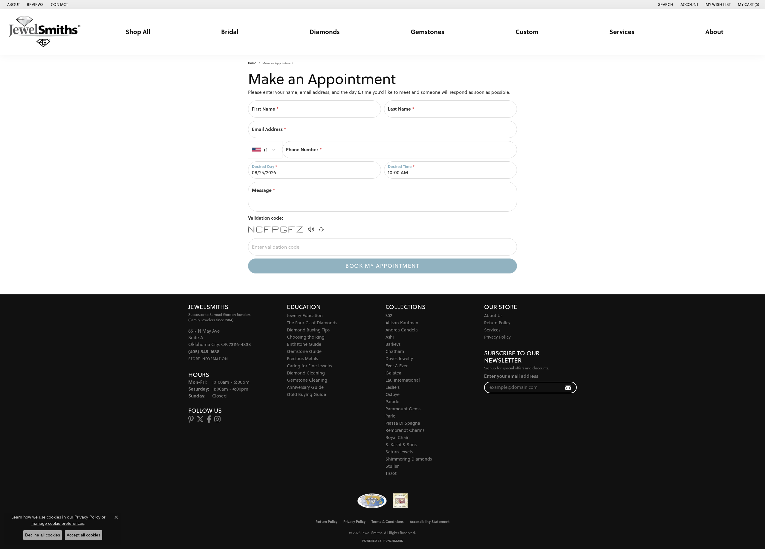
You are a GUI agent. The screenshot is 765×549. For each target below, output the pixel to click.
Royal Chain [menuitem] (397, 437)
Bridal (229, 31)
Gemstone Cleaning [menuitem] (307, 380)
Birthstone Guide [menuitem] (304, 344)
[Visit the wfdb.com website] (371, 500)
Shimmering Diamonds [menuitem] (408, 459)
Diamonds (325, 31)
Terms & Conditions (387, 521)
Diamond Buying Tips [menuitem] (308, 330)
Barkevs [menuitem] (392, 344)
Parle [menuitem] (390, 416)
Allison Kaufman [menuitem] (401, 322)
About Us (493, 315)
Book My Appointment (382, 266)
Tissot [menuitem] (391, 473)
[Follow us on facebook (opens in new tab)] (209, 419)
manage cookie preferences (57, 523)
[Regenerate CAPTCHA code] (321, 229)
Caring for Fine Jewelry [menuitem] (309, 366)
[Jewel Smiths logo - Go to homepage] (43, 31)
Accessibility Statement (430, 521)
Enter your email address (511, 376)
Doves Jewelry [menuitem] (399, 358)
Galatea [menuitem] (393, 373)
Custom (526, 31)
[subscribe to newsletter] (568, 387)
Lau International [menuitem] (402, 380)
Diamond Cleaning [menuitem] (306, 373)
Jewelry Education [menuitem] (305, 315)
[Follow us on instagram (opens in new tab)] (217, 419)
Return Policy (497, 322)
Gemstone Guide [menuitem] (304, 351)
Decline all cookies (42, 535)
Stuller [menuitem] (392, 466)
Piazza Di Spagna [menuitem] (402, 423)
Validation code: (265, 218)
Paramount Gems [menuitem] (402, 409)
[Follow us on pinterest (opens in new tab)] (191, 419)
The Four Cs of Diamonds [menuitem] (312, 322)
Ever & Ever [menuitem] (396, 366)
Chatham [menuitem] (394, 351)
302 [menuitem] (388, 315)
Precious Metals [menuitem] (302, 358)
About (714, 31)
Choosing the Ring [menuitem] (306, 337)
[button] (665, 4)
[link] (13, 4)
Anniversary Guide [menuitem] (305, 387)
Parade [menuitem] (392, 401)
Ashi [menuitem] (389, 337)
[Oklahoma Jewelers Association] (400, 500)
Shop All (138, 31)
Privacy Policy (497, 337)
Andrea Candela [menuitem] (401, 330)
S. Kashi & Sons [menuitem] (401, 444)
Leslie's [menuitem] (392, 387)
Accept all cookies (83, 535)
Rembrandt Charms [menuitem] (404, 430)
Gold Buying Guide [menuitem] (306, 394)
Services (621, 31)
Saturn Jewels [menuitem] (399, 452)
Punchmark (393, 541)
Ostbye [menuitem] (392, 394)
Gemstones (427, 31)
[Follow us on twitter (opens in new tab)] (200, 419)
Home (252, 63)
